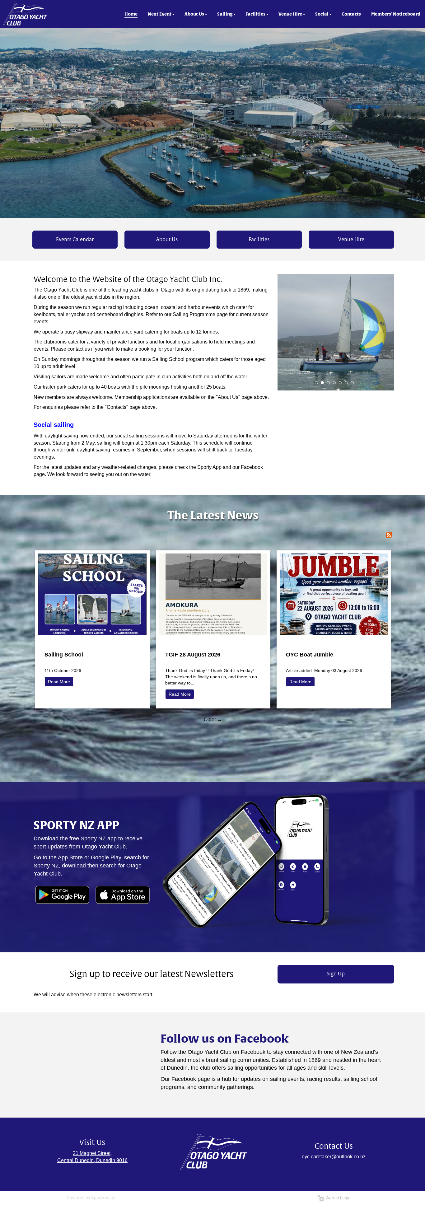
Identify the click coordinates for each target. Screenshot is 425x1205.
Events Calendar (75, 239)
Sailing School (63, 655)
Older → (213, 719)
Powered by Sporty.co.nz (91, 1197)
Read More (59, 681)
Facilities (259, 239)
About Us (167, 239)
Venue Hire (351, 239)
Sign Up (336, 974)
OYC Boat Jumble (309, 655)
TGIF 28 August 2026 (192, 655)
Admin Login (337, 1197)
